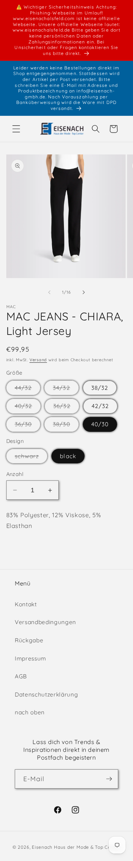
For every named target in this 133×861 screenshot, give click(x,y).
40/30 (100, 424)
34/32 (66, 389)
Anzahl (15, 474)
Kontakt (26, 604)
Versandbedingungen (45, 622)
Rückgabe (29, 640)
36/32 (66, 407)
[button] (16, 129)
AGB (21, 676)
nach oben (30, 712)
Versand (38, 359)
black (68, 456)
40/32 (28, 407)
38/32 (100, 387)
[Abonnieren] (109, 779)
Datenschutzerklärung (46, 694)
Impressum (30, 658)
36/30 (28, 425)
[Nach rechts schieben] (83, 292)
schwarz (31, 457)
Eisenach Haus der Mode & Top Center (76, 847)
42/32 (100, 406)
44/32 (28, 389)
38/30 (66, 425)
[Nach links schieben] (49, 292)
